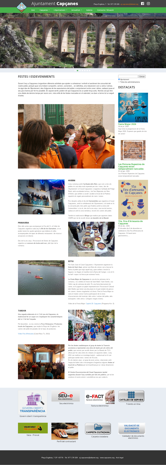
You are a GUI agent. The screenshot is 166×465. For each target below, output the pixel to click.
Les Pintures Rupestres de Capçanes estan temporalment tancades (131, 166)
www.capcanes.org (107, 458)
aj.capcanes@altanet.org (129, 4)
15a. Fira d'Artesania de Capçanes (130, 222)
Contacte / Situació (105, 10)
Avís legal (119, 458)
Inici (33, 10)
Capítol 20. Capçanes (93, 303)
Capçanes (44, 10)
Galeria (89, 10)
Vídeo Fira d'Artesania (26, 334)
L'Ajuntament (59, 10)
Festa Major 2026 (127, 124)
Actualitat (75, 10)
